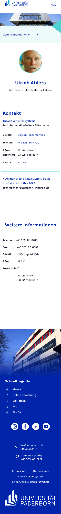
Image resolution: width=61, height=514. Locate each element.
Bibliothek (19, 400)
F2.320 (22, 162)
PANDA (17, 412)
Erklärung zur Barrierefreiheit (30, 481)
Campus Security (31, 455)
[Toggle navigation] (38, 34)
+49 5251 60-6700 (28, 142)
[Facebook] (25, 426)
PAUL (16, 406)
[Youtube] (46, 426)
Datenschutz (41, 471)
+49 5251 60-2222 (32, 459)
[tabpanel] (30, 157)
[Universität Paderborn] (30, 498)
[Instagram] (14, 426)
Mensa (17, 389)
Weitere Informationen (16, 34)
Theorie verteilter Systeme (19, 121)
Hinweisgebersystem (31, 476)
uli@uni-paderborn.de (31, 134)
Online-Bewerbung (24, 395)
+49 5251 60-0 (28, 449)
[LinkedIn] (35, 426)
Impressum (19, 471)
